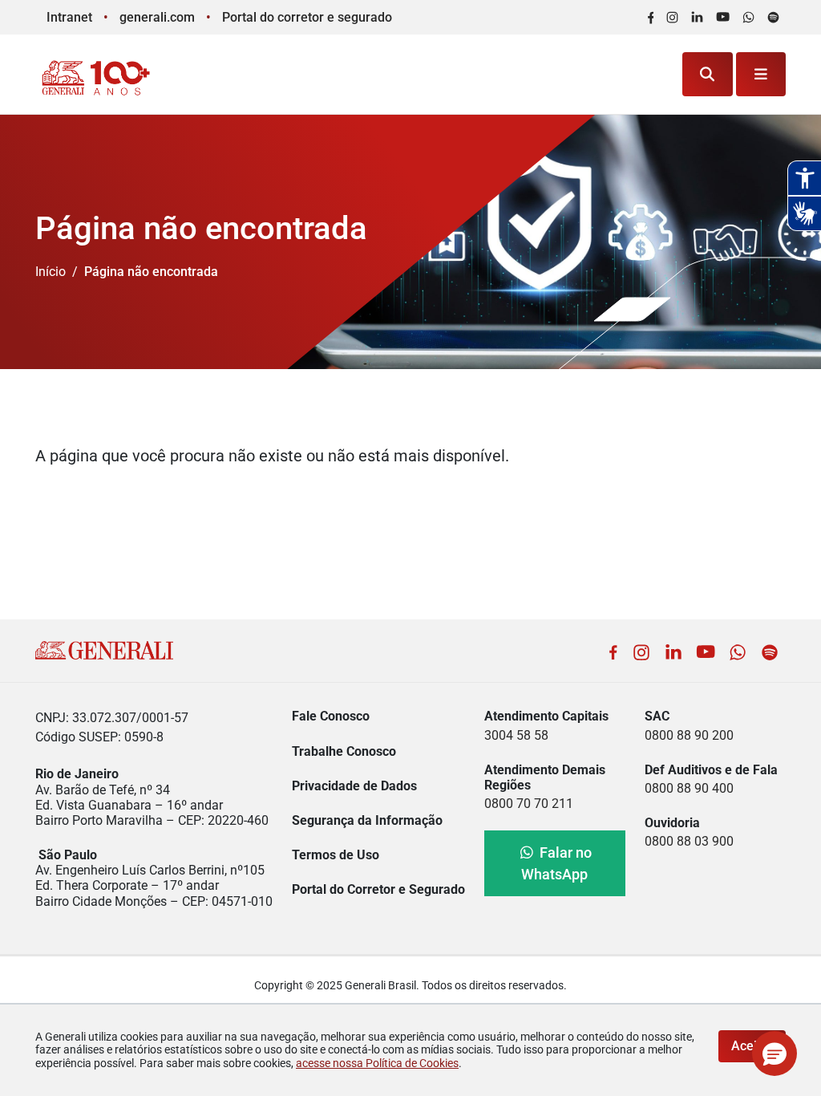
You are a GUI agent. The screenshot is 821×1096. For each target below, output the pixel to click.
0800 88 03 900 (689, 841)
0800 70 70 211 (528, 803)
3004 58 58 (516, 735)
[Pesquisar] (707, 74)
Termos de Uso (335, 855)
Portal (307, 17)
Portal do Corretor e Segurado (378, 889)
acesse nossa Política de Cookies (377, 1063)
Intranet (69, 17)
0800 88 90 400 (689, 788)
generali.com (157, 17)
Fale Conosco (331, 716)
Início (50, 271)
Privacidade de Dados (354, 786)
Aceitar (752, 1045)
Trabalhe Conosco (344, 751)
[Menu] (761, 74)
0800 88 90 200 (689, 735)
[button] (774, 1053)
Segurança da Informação (367, 820)
